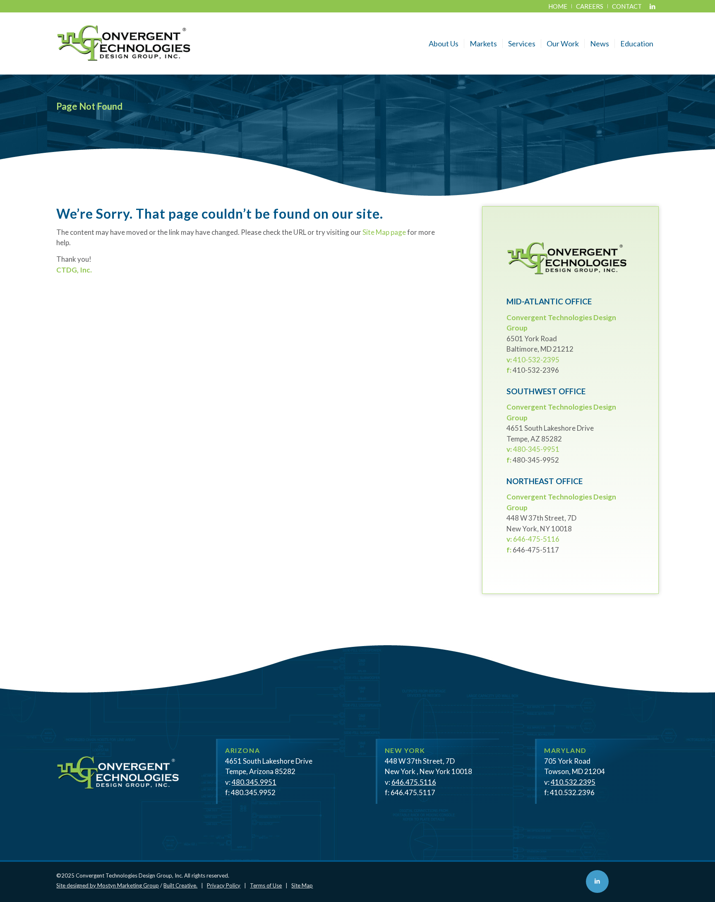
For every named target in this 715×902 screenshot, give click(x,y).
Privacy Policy (223, 885)
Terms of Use (266, 885)
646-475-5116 (536, 539)
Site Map (302, 885)
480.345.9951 (254, 782)
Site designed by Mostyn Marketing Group (107, 885)
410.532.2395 (573, 782)
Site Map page (384, 232)
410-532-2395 (536, 359)
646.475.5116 (413, 782)
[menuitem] (558, 6)
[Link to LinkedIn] (652, 6)
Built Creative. (180, 885)
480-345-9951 (536, 449)
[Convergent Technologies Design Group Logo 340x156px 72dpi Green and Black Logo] (124, 43)
